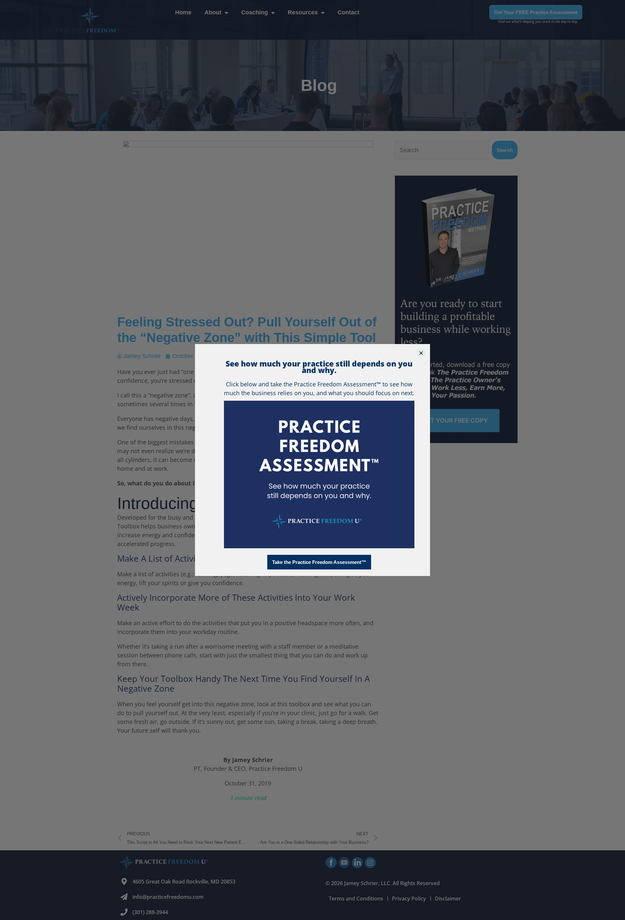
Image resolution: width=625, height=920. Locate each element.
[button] (421, 353)
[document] (312, 460)
